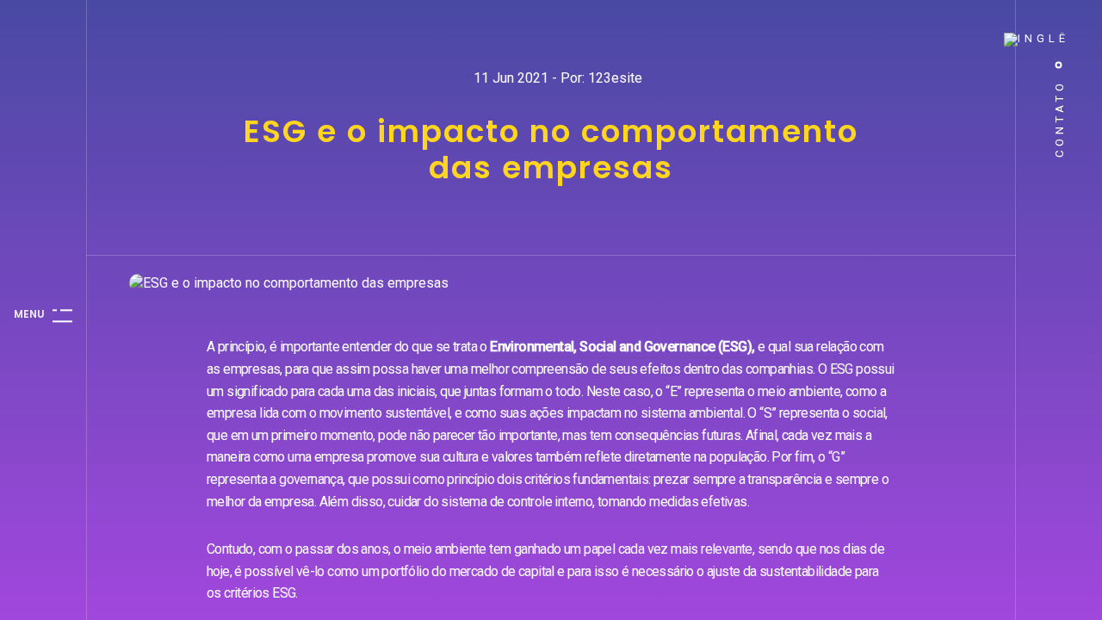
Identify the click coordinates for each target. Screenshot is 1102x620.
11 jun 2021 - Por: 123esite (558, 78)
